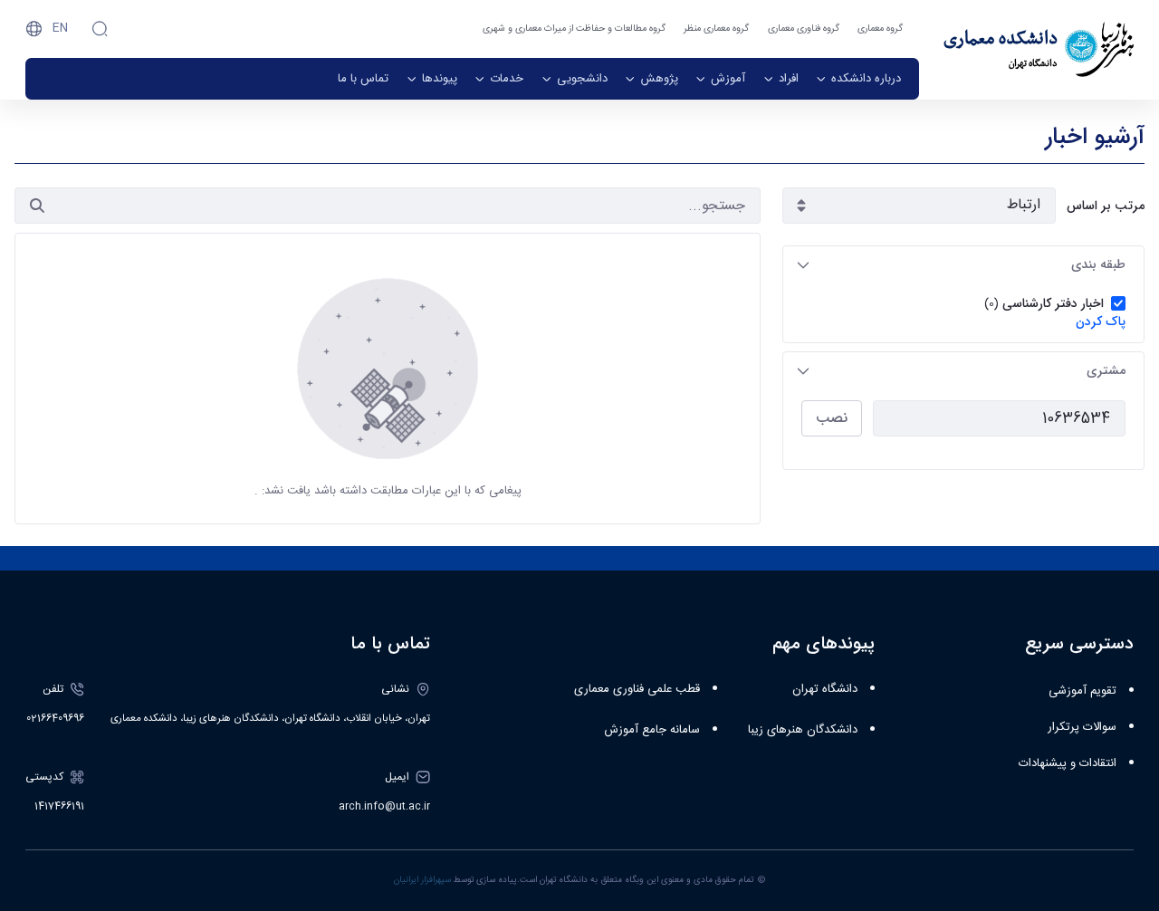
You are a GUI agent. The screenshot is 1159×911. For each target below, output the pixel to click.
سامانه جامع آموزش (652, 730)
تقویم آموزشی (1082, 691)
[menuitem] (858, 79)
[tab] (963, 264)
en (60, 28)
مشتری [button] (1106, 370)
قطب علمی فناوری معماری (637, 689)
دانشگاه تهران (824, 689)
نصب (832, 418)
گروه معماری (880, 28)
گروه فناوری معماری (803, 28)
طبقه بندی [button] (1098, 264)
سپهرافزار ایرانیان (422, 880)
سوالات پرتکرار (1082, 727)
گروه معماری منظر (716, 28)
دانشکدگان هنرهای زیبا (802, 730)
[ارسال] (37, 205)
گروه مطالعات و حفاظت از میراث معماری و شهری (574, 28)
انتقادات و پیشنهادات (1067, 763)
